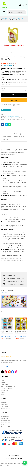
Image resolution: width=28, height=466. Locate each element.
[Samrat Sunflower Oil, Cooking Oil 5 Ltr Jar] (2, 124)
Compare (17, 104)
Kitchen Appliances (5, 420)
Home (2, 380)
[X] (2, 372)
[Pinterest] (6, 372)
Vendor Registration (6, 366)
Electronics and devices (7, 426)
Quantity (3, 88)
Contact (3, 392)
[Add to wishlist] (10, 329)
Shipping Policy (4, 390)
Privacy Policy (4, 384)
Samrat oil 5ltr (17, 117)
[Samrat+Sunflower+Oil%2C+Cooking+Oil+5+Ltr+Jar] (6, 124)
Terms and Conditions (6, 388)
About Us (3, 382)
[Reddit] (9, 372)
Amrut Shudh (4, 402)
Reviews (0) (18, 134)
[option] (7, 329)
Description (7, 134)
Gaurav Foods (4, 404)
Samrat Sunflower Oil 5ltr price (8, 121)
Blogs (2, 394)
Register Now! (4, 292)
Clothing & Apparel (5, 422)
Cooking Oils (10, 116)
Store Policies (19, 136)
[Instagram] (16, 372)
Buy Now (14, 100)
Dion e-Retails (8, 65)
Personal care (4, 418)
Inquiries (5, 139)
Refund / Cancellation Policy (8, 386)
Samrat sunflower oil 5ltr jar (18, 119)
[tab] (6, 134)
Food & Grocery (17, 116)
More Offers (7, 136)
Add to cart (14, 95)
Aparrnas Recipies (5, 408)
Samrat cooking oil (8, 117)
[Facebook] (12, 372)
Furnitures (3, 424)
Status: (15, 65)
